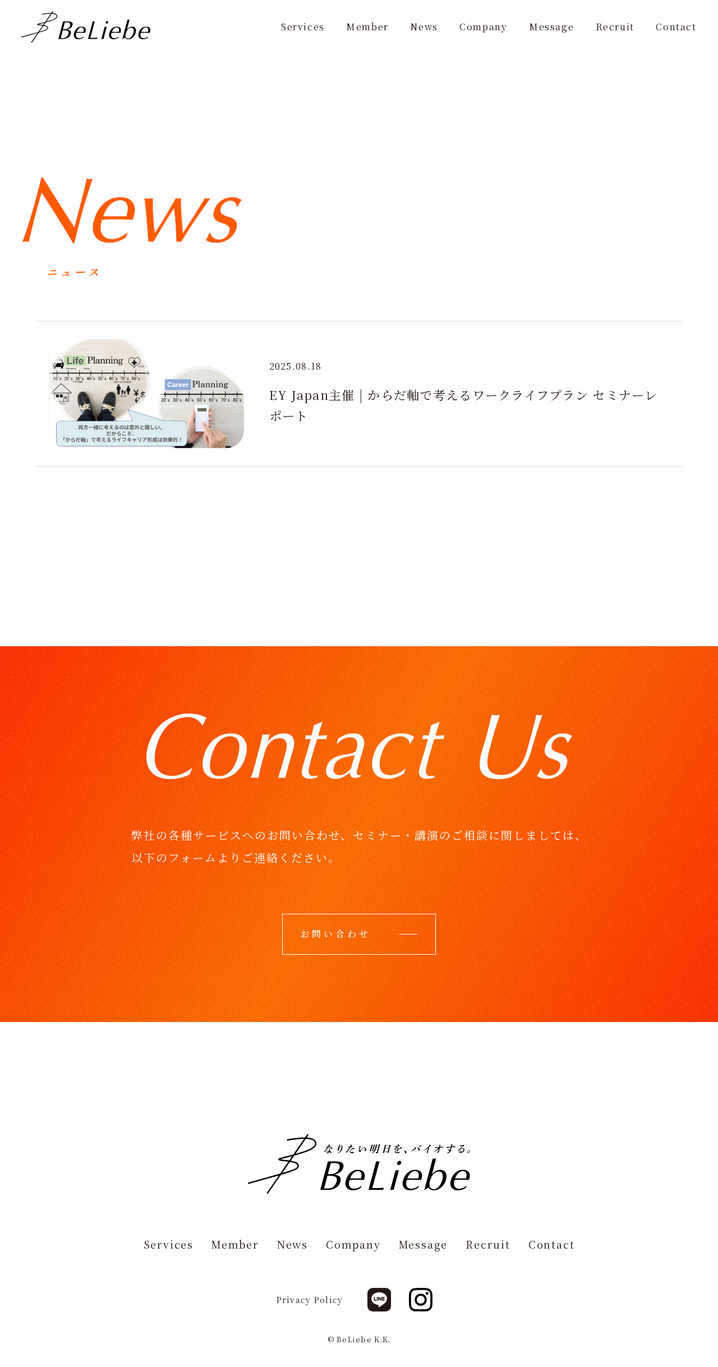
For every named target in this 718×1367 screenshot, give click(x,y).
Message (551, 27)
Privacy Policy (310, 1299)
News (424, 27)
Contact (676, 27)
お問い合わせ (336, 933)
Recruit (615, 27)
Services (303, 27)
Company (483, 27)
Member (367, 27)
